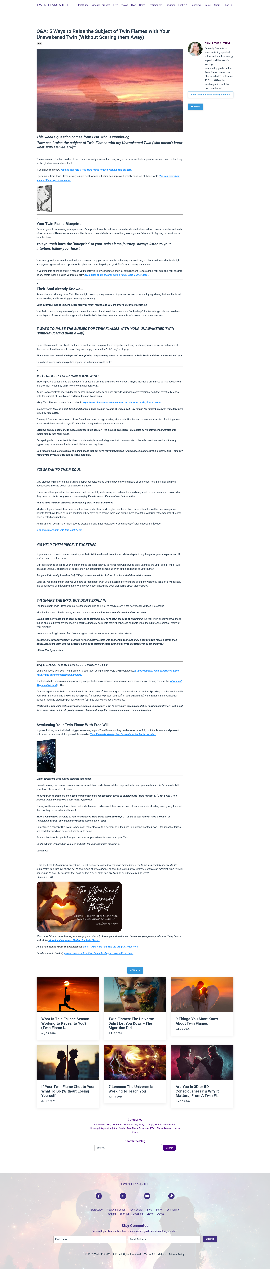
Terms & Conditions (155, 1254)
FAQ (109, 1124)
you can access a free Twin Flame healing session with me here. (98, 953)
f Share (196, 106)
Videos (135, 1132)
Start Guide (83, 5)
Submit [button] (210, 1239)
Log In (228, 5)
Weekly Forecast (101, 5)
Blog (133, 5)
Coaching (196, 5)
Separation (106, 1128)
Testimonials (155, 5)
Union (177, 1128)
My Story (139, 1124)
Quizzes (156, 1124)
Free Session (120, 5)
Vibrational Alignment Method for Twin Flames (74, 940)
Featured (117, 1124)
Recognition (169, 1124)
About (217, 5)
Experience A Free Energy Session (210, 94)
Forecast (128, 1124)
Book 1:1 (183, 5)
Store (142, 5)
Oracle (207, 5)
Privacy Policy (177, 1254)
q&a (39, 43)
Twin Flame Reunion (161, 1128)
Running (94, 1128)
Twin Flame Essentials (138, 1128)
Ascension (99, 1124)
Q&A (148, 1124)
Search (169, 1147)
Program (170, 5)
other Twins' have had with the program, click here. (111, 946)
